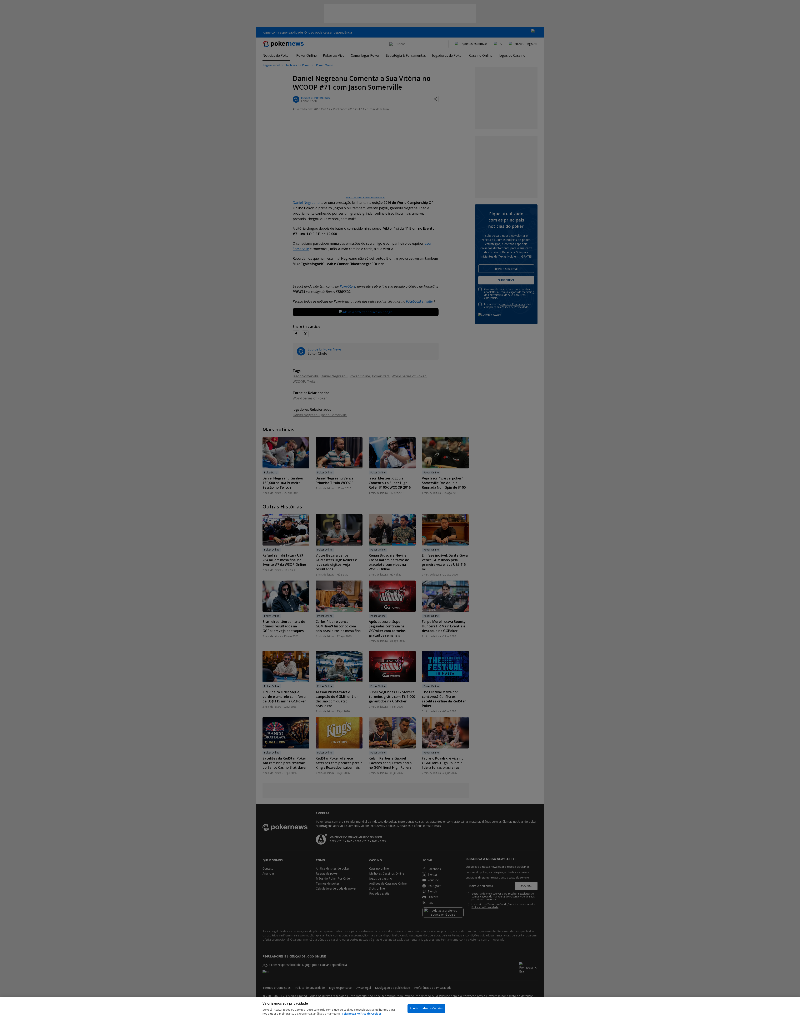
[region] (400, 1008)
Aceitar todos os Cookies (426, 1008)
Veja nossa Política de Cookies (361, 1013)
